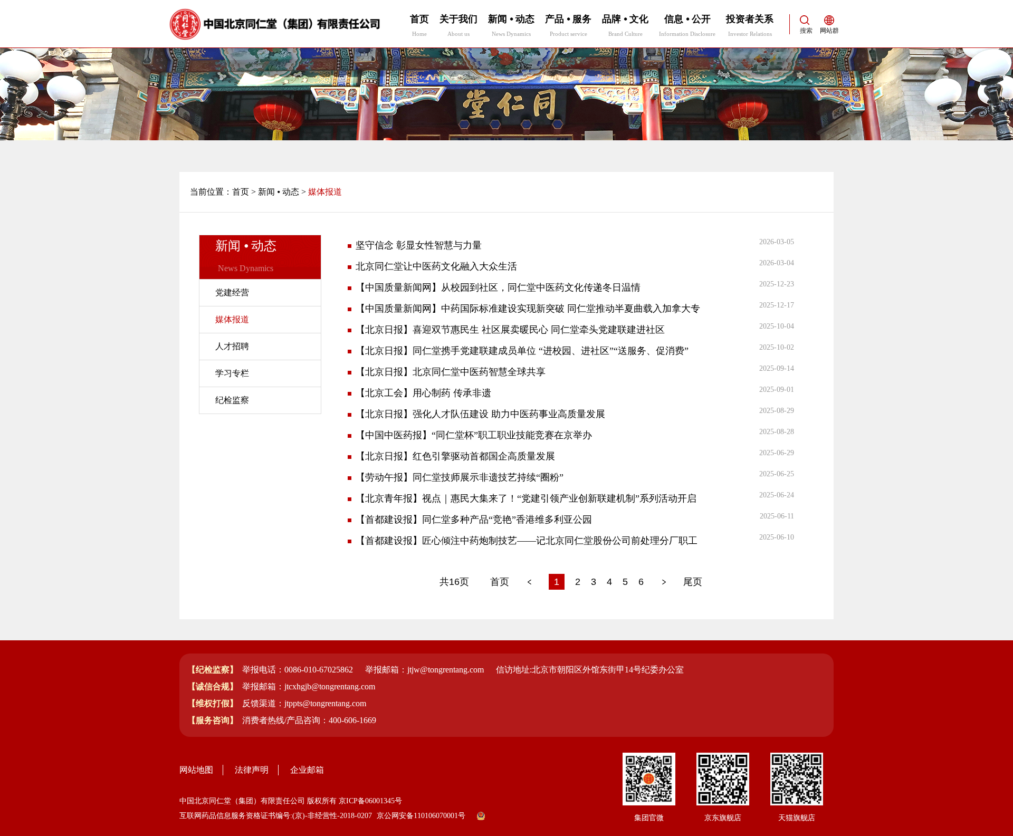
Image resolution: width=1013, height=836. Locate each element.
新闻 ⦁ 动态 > (282, 191)
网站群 (829, 30)
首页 (240, 191)
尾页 (692, 581)
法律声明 (252, 769)
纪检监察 (232, 400)
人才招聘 (232, 346)
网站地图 (196, 769)
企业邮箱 (307, 769)
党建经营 (232, 292)
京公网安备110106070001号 (421, 816)
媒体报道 (232, 319)
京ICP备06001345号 (370, 801)
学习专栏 (232, 373)
